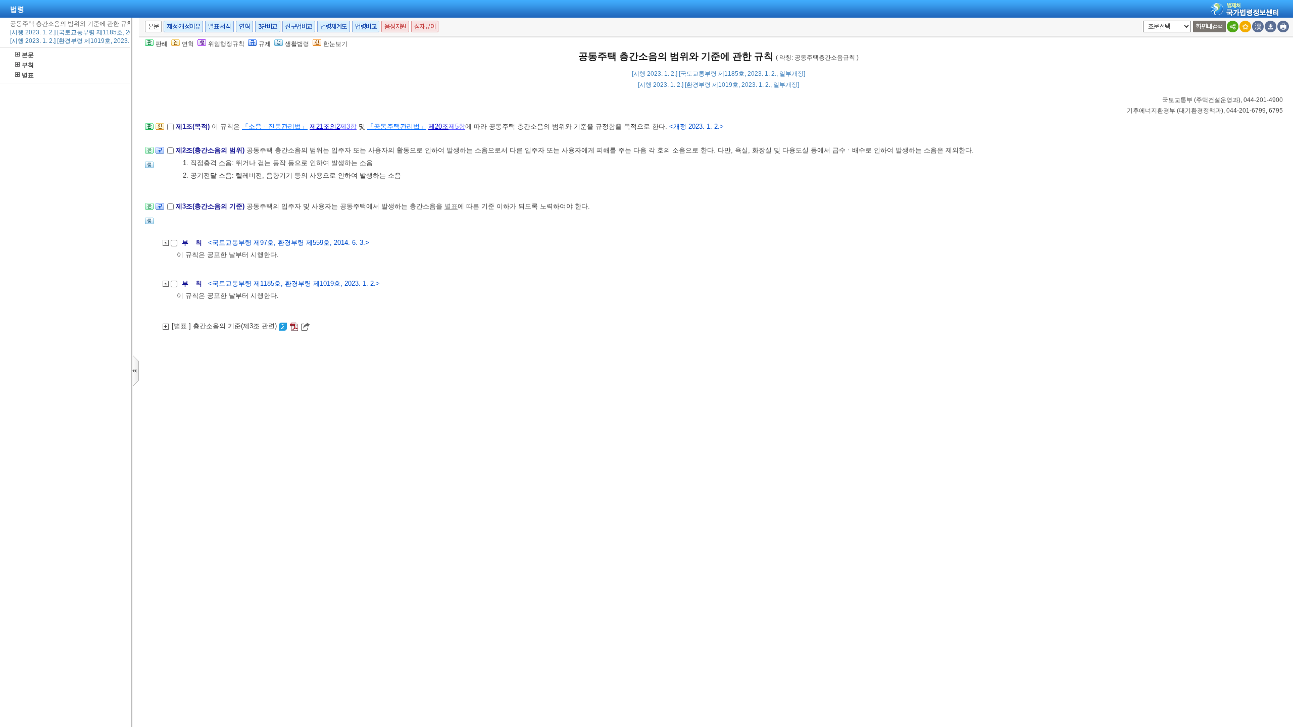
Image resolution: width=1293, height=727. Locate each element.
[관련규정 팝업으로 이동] (160, 153)
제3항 (348, 126)
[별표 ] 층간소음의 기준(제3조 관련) (225, 326)
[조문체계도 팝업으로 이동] (149, 129)
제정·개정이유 (183, 26)
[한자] (1258, 26)
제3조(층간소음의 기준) (211, 206)
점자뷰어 (424, 26)
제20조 (438, 126)
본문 (28, 55)
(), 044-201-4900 (1222, 99)
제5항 (457, 126)
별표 (28, 75)
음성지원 (395, 26)
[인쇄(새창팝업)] (1283, 26)
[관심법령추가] (1245, 26)
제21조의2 (325, 126)
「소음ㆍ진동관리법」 (275, 126)
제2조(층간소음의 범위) (211, 150)
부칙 (28, 65)
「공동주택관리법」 (396, 126)
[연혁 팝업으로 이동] (160, 129)
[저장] (1270, 26)
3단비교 (267, 26)
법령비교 (365, 26)
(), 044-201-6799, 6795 (1205, 110)
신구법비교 (298, 26)
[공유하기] (1232, 26)
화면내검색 (1209, 26)
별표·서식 (219, 26)
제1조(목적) (194, 126)
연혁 (244, 26)
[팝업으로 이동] (149, 168)
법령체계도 (333, 26)
